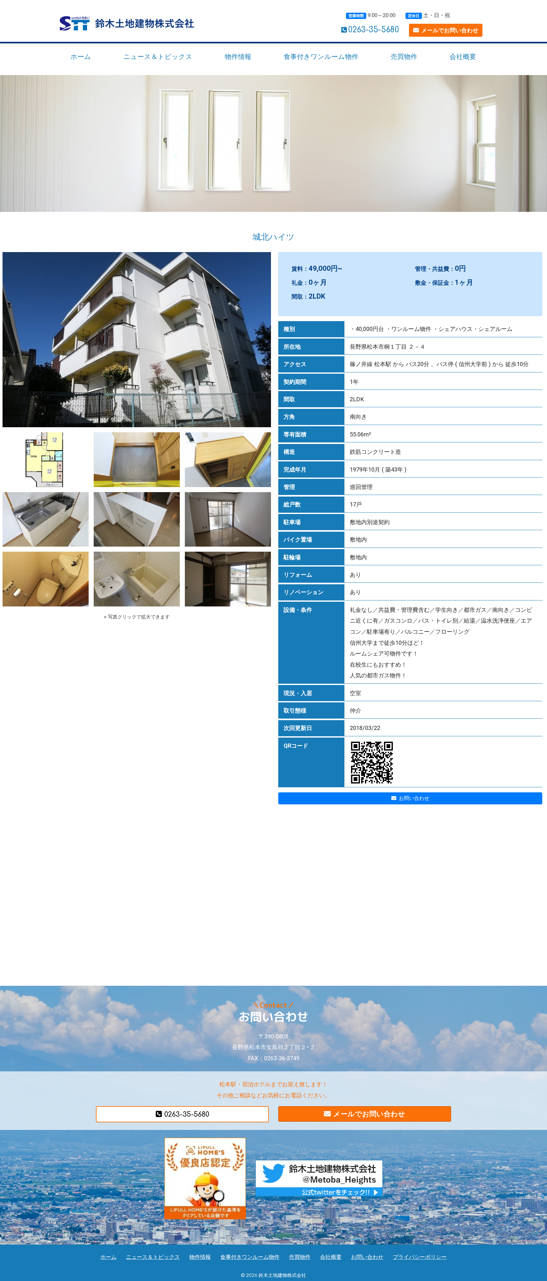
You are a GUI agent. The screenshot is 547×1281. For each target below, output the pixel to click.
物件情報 (238, 56)
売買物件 (404, 56)
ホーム (81, 56)
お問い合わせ (414, 798)
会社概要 (463, 56)
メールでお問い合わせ (449, 30)
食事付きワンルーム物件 (321, 56)
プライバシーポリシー (420, 1257)
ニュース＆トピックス (157, 56)
